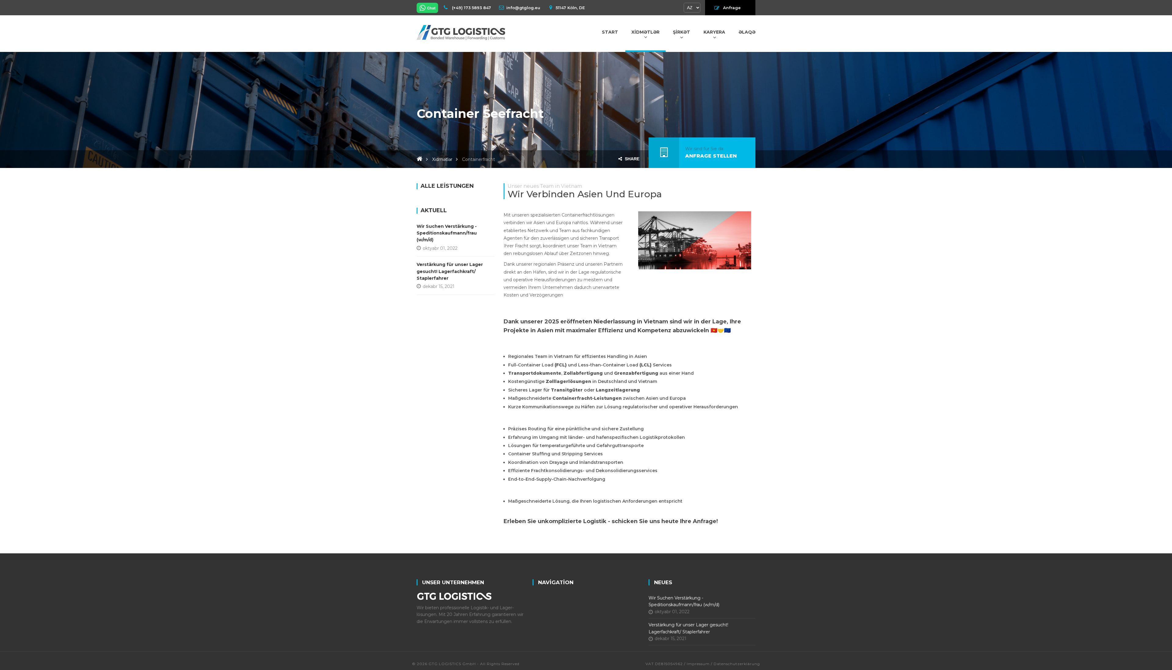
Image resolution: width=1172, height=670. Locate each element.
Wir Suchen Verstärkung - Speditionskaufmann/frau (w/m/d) (447, 233)
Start (610, 32)
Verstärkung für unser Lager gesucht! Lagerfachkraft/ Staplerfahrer (450, 271)
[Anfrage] (664, 152)
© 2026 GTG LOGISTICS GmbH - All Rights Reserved (465, 663)
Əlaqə (747, 32)
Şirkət (681, 32)
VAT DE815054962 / (666, 663)
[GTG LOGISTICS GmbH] (461, 32)
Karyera (714, 32)
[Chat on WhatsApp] (428, 7)
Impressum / (699, 663)
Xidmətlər (645, 32)
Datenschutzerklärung (737, 663)
